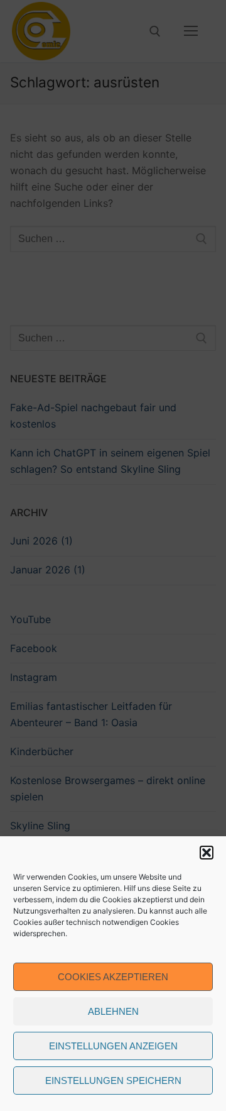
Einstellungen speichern (113, 1080)
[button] (206, 852)
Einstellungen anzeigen (113, 1046)
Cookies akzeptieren (113, 976)
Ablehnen (113, 1011)
